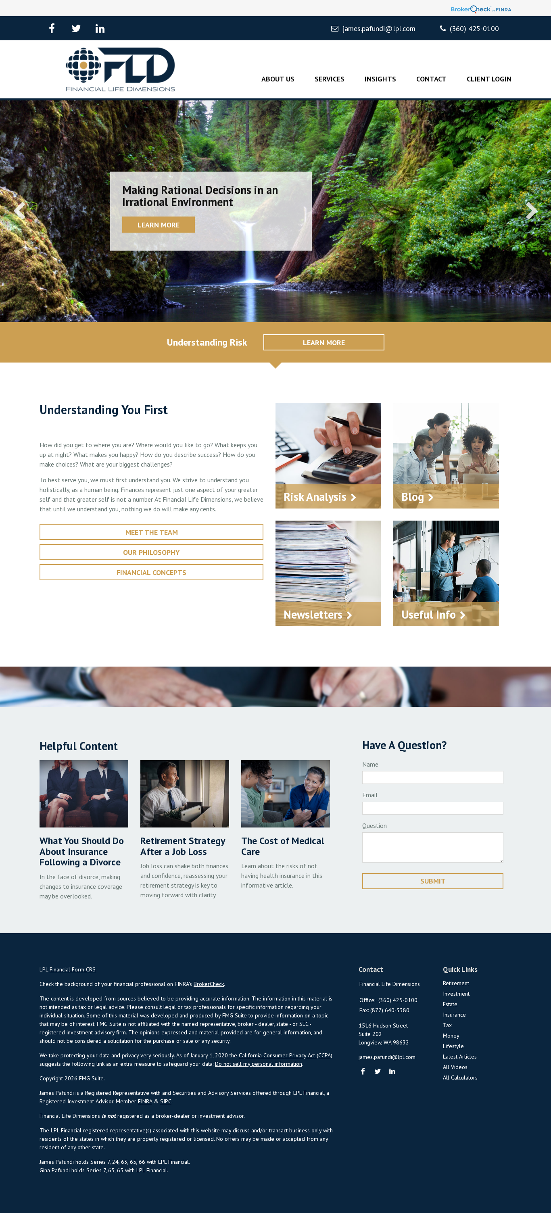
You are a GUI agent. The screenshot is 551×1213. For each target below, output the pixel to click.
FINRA (145, 1101)
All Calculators (460, 1077)
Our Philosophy (151, 552)
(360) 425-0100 (474, 28)
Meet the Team (151, 532)
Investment (456, 993)
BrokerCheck (209, 984)
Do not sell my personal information (258, 1063)
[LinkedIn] (392, 1072)
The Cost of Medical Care (282, 845)
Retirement (456, 983)
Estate (450, 1004)
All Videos (455, 1067)
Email (370, 795)
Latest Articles (460, 1056)
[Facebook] (363, 1072)
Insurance (454, 1014)
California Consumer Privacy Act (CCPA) (285, 1055)
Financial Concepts (151, 572)
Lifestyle (453, 1046)
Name (370, 764)
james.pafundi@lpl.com (378, 28)
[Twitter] (377, 1072)
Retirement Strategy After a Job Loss (182, 845)
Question (374, 825)
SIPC (165, 1101)
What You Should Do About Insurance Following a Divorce (82, 851)
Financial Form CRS (73, 969)
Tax (447, 1025)
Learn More (158, 224)
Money (451, 1035)
